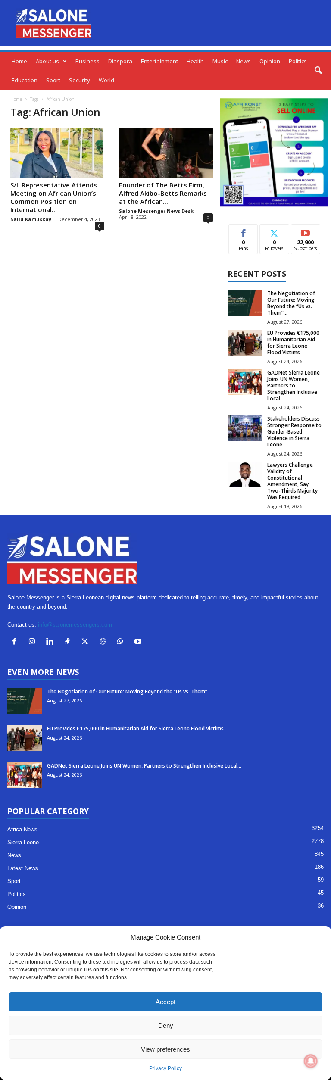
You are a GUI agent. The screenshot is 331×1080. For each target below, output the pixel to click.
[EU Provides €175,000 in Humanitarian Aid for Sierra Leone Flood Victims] (245, 343)
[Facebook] (16, 642)
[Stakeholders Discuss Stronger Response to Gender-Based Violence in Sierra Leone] (245, 428)
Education (24, 80)
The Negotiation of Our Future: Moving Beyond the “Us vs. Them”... (291, 303)
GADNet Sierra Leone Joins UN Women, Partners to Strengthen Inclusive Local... (293, 385)
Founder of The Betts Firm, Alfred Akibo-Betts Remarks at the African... (163, 193)
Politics (298, 61)
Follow (274, 231)
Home (19, 61)
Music (220, 61)
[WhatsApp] (122, 642)
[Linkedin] (51, 642)
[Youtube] (139, 642)
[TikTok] (69, 642)
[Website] (104, 642)
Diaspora (120, 61)
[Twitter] (87, 642)
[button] (318, 70)
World (106, 80)
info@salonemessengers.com (75, 624)
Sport (53, 80)
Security (79, 80)
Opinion (269, 61)
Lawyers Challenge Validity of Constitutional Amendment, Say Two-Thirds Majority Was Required (292, 481)
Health (195, 61)
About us (47, 61)
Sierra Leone (23, 842)
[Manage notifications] (311, 1061)
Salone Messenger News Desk (156, 211)
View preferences (165, 1049)
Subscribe (305, 231)
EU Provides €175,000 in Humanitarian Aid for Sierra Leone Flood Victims (293, 342)
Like (243, 231)
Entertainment (159, 61)
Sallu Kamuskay (30, 219)
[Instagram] (34, 642)
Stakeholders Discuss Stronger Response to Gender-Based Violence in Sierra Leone (294, 431)
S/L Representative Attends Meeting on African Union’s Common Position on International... (53, 197)
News (243, 61)
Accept (165, 1001)
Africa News (22, 829)
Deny (165, 1025)
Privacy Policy (165, 1068)
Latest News (22, 868)
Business (87, 61)
